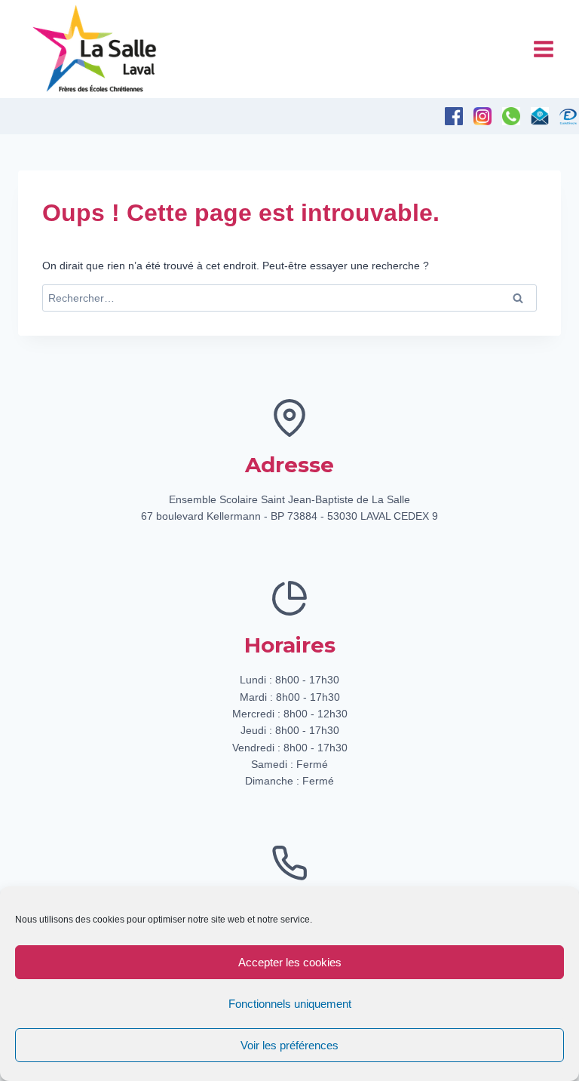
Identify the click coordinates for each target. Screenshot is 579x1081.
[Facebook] (453, 116)
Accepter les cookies (290, 962)
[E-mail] (539, 116)
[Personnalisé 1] (568, 116)
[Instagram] (482, 116)
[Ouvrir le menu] (543, 48)
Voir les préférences (289, 1045)
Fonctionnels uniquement (289, 1003)
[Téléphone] (511, 116)
